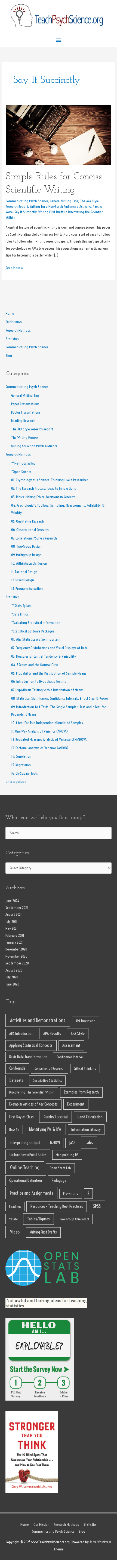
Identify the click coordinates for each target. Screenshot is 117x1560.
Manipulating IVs (67, 1155)
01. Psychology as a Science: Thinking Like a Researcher (49, 480)
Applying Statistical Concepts (31, 1045)
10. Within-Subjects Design (29, 563)
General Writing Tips (64, 201)
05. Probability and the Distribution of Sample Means (48, 673)
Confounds (17, 1068)
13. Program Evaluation (27, 588)
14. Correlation (21, 756)
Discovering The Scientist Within (31, 1092)
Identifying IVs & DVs (45, 1129)
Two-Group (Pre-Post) (74, 1219)
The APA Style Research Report (32, 429)
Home (10, 313)
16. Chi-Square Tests (24, 773)
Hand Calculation (90, 1116)
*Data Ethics (19, 614)
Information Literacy (86, 1129)
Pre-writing (70, 1193)
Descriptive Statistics (47, 1080)
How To (14, 1129)
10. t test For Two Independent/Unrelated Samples (47, 723)
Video (15, 1232)
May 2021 (11, 928)
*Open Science (21, 472)
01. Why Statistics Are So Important (36, 639)
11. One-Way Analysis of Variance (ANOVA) (39, 731)
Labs (89, 1142)
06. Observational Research (30, 529)
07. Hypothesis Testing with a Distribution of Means (47, 690)
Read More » (14, 267)
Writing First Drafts (51, 212)
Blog (9, 355)
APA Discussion (86, 1021)
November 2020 (16, 956)
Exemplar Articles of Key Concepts (33, 1104)
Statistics (12, 339)
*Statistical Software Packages (32, 631)
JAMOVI (55, 1142)
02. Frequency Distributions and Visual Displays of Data (49, 648)
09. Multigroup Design (26, 555)
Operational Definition (25, 1180)
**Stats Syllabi (21, 605)
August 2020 (14, 970)
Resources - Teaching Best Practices (56, 1206)
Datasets (16, 1080)
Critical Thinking (85, 1068)
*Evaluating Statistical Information (35, 622)
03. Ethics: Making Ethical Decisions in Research (43, 497)
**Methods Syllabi (23, 463)
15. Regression (21, 765)
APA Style (77, 1033)
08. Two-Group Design (26, 546)
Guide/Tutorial (55, 1116)
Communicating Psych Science (27, 201)
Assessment (71, 1045)
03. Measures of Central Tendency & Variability (43, 656)
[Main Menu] (58, 40)
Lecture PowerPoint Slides (28, 1154)
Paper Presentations (25, 404)
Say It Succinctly (25, 212)
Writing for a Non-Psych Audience (53, 206)
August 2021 (13, 914)
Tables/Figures (38, 1218)
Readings (15, 1206)
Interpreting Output (25, 1142)
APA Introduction (21, 1033)
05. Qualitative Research (27, 521)
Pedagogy (59, 1180)
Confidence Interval (70, 1057)
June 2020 (12, 984)
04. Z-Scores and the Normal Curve (35, 665)
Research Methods (18, 330)
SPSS (97, 1206)
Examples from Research (81, 1092)
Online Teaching (24, 1167)
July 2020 (11, 977)
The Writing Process (25, 437)
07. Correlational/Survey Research (34, 538)
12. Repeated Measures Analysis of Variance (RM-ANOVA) (49, 739)
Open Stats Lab (60, 1168)
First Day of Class (21, 1117)
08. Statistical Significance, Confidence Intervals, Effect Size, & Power (59, 698)
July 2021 (11, 921)
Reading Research (23, 420)
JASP (72, 1142)
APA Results (52, 1033)
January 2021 (14, 942)
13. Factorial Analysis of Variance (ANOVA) (39, 748)
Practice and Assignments (31, 1193)
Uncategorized (16, 781)
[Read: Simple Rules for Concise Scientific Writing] (58, 135)
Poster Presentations (26, 412)
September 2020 (17, 963)
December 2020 (16, 949)
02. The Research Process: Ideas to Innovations (43, 488)
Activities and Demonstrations (37, 1020)
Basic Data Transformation (28, 1056)
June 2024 (12, 901)
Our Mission (14, 322)
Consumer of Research (49, 1068)
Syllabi (13, 1219)
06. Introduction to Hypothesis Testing (38, 681)
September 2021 (16, 907)
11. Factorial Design (24, 572)
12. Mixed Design (22, 580)
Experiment (75, 1104)
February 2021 (14, 935)
